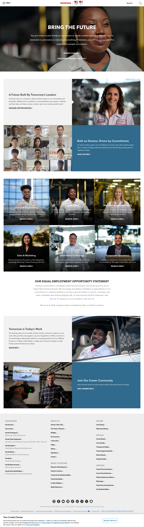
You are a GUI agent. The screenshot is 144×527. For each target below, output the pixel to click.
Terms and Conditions (33, 525)
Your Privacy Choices (80, 511)
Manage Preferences (110, 520)
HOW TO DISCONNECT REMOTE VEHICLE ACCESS (117, 511)
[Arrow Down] (72, 67)
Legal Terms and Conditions (44, 511)
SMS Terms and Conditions (63, 511)
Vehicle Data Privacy (27, 511)
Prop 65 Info (95, 511)
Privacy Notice (15, 511)
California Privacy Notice (61, 523)
